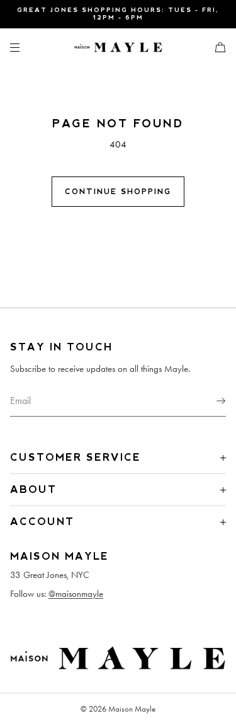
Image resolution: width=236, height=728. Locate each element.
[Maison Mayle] (118, 47)
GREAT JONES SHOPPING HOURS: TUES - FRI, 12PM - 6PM (118, 13)
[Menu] (25, 47)
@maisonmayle (75, 593)
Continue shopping (118, 191)
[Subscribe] (210, 401)
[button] (215, 47)
